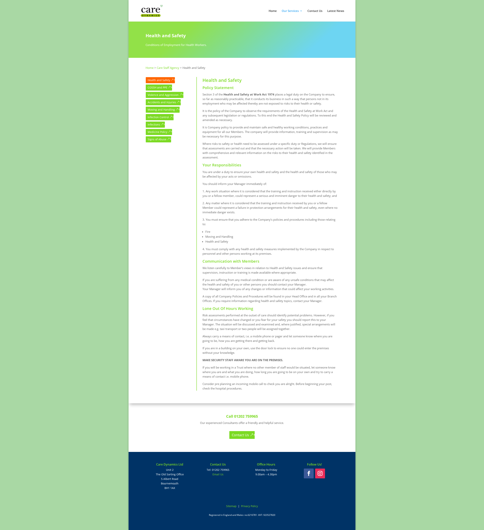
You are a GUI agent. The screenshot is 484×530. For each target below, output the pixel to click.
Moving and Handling (161, 109)
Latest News (335, 11)
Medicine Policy (157, 132)
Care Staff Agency (168, 68)
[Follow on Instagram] (320, 473)
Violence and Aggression (163, 95)
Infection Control (158, 117)
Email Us (218, 474)
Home (273, 11)
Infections (154, 124)
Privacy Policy (249, 506)
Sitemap (231, 506)
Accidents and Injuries (162, 102)
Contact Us (314, 11)
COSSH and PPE (157, 87)
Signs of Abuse (157, 139)
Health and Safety (159, 80)
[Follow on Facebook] (309, 473)
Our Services (290, 11)
